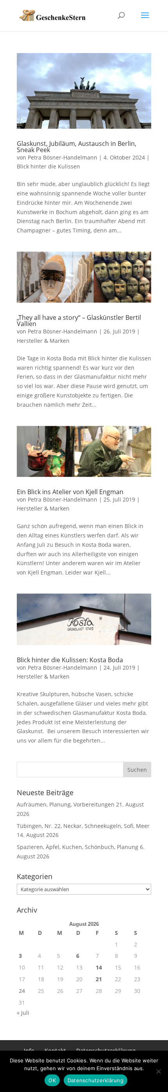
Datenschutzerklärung (95, 1080)
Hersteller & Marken (43, 340)
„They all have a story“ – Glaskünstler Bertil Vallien (79, 320)
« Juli (23, 1012)
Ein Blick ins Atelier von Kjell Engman (70, 492)
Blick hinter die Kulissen (48, 166)
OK (52, 1080)
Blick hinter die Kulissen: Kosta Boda (70, 660)
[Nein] (158, 1071)
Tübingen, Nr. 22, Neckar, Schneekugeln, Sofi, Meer (83, 826)
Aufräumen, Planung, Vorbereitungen (65, 804)
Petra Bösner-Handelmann (62, 157)
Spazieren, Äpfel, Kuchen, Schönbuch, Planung (77, 847)
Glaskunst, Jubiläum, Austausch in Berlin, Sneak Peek (76, 146)
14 (99, 967)
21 (99, 979)
